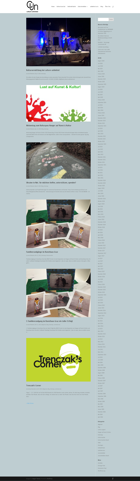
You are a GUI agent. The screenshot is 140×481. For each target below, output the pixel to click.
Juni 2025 (100, 92)
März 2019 (100, 214)
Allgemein (44, 324)
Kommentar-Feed (102, 468)
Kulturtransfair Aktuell (103, 440)
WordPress (49, 479)
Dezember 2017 (102, 245)
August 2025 (101, 87)
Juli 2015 (100, 297)
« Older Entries (30, 403)
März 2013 (100, 331)
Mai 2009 (100, 362)
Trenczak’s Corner (33, 385)
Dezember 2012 (102, 334)
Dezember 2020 (102, 180)
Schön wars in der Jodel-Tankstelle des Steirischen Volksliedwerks (104, 51)
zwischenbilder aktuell (103, 455)
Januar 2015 (101, 308)
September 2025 (102, 84)
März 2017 (100, 269)
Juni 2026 (100, 66)
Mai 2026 (100, 68)
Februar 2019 (101, 217)
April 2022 (100, 152)
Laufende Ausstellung (103, 47)
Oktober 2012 (101, 336)
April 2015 (100, 302)
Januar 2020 (101, 196)
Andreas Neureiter (32, 389)
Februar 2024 (101, 113)
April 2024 (100, 107)
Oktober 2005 (101, 401)
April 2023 (100, 131)
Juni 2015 (100, 300)
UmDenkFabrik (71, 6)
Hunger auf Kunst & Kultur (104, 432)
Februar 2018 (101, 240)
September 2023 (102, 126)
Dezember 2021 (102, 157)
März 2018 (100, 237)
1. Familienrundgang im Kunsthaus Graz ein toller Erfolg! (49, 321)
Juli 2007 (100, 386)
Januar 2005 (101, 409)
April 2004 (100, 417)
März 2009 (100, 365)
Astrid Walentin (31, 73)
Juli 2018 (100, 230)
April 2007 (100, 391)
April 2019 (100, 211)
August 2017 (101, 256)
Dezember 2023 (102, 118)
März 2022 (100, 154)
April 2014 (100, 323)
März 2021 (100, 178)
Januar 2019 (101, 219)
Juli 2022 (100, 146)
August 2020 (101, 188)
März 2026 (100, 71)
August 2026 (101, 61)
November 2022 (102, 139)
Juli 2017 (100, 258)
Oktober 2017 (101, 250)
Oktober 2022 (101, 141)
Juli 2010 (100, 357)
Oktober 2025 (101, 81)
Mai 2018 (100, 232)
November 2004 (102, 412)
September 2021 (102, 165)
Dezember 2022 (102, 136)
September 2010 (102, 354)
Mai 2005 (100, 404)
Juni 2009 (100, 360)
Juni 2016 (100, 279)
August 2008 (101, 373)
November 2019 (102, 198)
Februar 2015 (101, 305)
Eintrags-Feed (101, 465)
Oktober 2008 (101, 370)
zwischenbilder (101, 453)
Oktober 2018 (101, 227)
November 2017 (102, 248)
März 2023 (100, 133)
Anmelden (100, 463)
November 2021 (102, 159)
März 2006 (100, 399)
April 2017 (100, 266)
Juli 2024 (100, 105)
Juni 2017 (100, 261)
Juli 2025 (100, 89)
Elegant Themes (36, 479)
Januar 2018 (101, 243)
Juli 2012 (100, 339)
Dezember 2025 (102, 79)
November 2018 (102, 224)
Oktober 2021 (101, 162)
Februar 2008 (101, 378)
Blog (102, 6)
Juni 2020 (100, 191)
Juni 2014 (100, 318)
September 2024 (102, 102)
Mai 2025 (100, 94)
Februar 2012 (101, 344)
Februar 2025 (101, 100)
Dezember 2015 (102, 287)
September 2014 (102, 313)
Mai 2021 (100, 172)
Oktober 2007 (101, 383)
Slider (99, 442)
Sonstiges (100, 445)
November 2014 (102, 310)
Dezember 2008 (102, 367)
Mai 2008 (100, 375)
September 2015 (102, 295)
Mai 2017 (100, 263)
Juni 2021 (100, 170)
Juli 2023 (100, 128)
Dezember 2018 (102, 222)
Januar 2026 (101, 76)
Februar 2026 (101, 74)
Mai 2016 (100, 282)
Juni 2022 (100, 149)
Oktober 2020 (101, 185)
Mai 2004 (100, 414)
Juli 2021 (100, 167)
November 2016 (102, 274)
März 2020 (100, 193)
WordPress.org (101, 471)
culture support (101, 429)
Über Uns (108, 6)
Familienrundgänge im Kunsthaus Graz (42, 252)
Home (53, 6)
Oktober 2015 (101, 292)
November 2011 (102, 347)
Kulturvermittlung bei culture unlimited (42, 70)
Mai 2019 (100, 209)
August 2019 (101, 204)
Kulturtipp (43, 73)
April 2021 (100, 175)
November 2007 (102, 380)
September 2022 (102, 144)
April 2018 (100, 235)
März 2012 (100, 341)
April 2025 (100, 97)
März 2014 (100, 326)
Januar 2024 (101, 115)
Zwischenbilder (82, 6)
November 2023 (102, 120)
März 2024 (100, 110)
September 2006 (102, 396)
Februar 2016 (101, 284)
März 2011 (100, 352)
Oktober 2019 (101, 201)
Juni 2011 (100, 349)
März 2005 (100, 406)
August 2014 (101, 315)
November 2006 (102, 393)
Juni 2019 (100, 206)
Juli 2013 (100, 328)
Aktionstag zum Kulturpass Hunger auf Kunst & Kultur (48, 125)
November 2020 (102, 183)
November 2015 (102, 289)
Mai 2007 (100, 388)
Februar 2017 (101, 271)
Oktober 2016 (101, 276)
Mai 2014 (100, 321)
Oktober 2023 (101, 123)
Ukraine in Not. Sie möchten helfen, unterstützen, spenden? (51, 182)
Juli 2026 (100, 63)
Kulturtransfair (61, 6)
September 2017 (102, 253)
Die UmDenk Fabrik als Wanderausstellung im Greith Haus (105, 38)
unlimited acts (94, 6)
